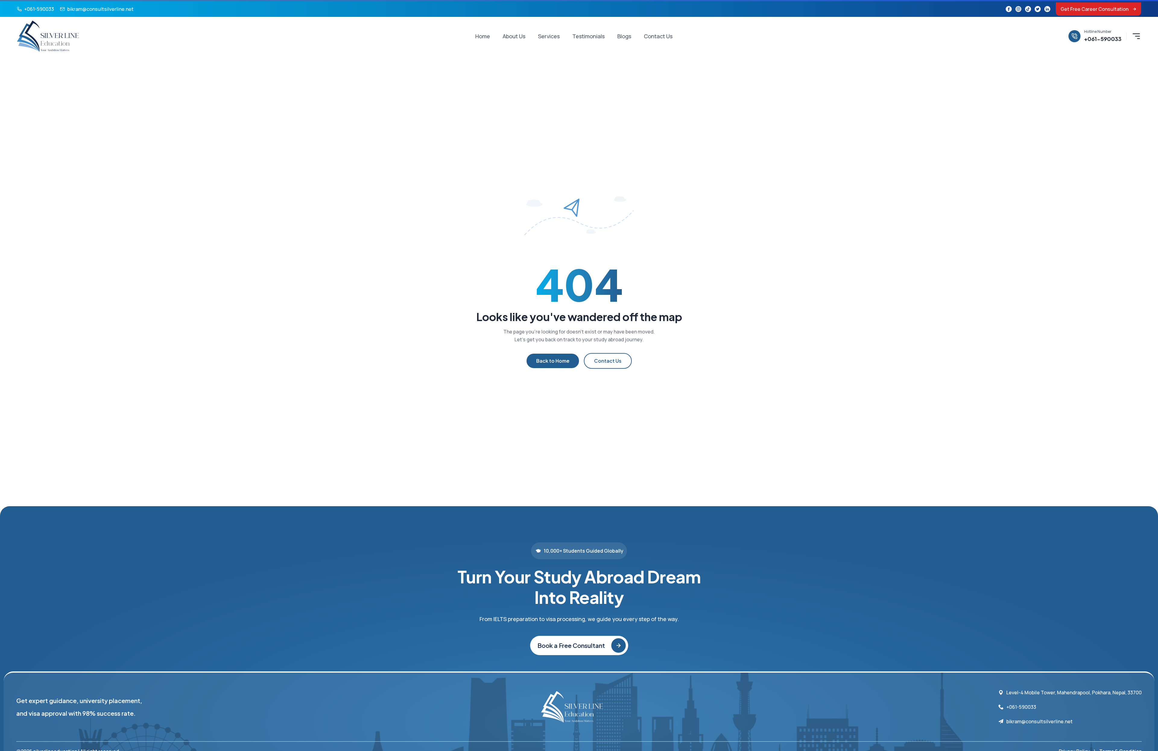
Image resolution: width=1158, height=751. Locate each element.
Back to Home (552, 361)
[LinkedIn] (1047, 9)
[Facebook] (1009, 9)
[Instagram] (1018, 9)
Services (549, 36)
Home (482, 36)
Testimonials (588, 36)
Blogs (624, 36)
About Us (514, 36)
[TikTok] (1028, 9)
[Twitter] (1038, 9)
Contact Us (658, 36)
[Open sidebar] (1136, 36)
